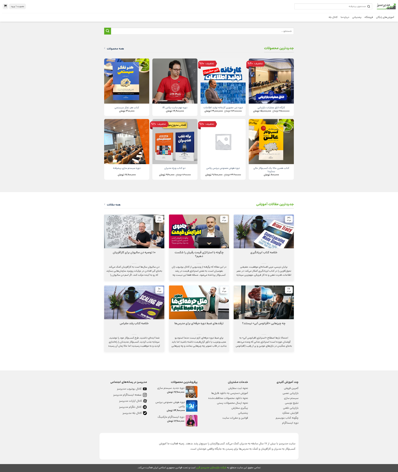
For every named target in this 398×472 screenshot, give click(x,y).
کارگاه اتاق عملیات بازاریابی (271, 107)
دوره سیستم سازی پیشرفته (127, 168)
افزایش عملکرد (290, 413)
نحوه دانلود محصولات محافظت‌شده (228, 398)
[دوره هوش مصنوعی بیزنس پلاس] (223, 141)
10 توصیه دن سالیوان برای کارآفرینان (134, 252)
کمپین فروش (291, 388)
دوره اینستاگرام (290, 423)
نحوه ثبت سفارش (238, 388)
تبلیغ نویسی (291, 403)
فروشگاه (369, 17)
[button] (5, 6)
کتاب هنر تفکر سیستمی (127, 107)
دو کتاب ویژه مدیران (174, 168)
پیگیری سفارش (239, 408)
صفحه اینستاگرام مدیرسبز (127, 395)
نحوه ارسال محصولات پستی (232, 403)
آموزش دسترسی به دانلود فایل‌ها (229, 393)
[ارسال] (107, 31)
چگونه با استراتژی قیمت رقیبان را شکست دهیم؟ (199, 254)
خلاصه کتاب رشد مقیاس (134, 323)
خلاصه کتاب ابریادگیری (263, 252)
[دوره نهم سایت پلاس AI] (174, 81)
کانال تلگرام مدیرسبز (130, 407)
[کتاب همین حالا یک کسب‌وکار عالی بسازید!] (271, 141)
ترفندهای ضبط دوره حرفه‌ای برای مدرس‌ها (199, 323)
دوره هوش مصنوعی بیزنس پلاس (223, 168)
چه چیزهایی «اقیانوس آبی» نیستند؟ (263, 323)
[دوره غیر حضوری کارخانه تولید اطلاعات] (223, 81)
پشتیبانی (356, 17)
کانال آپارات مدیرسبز (130, 401)
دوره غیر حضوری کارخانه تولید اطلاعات (223, 107)
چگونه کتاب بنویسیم (287, 418)
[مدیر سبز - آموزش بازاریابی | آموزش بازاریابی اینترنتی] (386, 6)
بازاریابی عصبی (290, 393)
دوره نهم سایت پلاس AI (174, 107)
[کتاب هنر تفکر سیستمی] (126, 81)
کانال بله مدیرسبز (132, 413)
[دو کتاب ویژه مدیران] (174, 141)
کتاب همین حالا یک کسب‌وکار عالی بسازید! (271, 169)
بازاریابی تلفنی (290, 408)
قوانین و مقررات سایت (235, 418)
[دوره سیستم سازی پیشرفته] (126, 141)
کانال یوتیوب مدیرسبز (129, 389)
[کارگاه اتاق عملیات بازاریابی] (271, 81)
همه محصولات (115, 49)
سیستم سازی (291, 398)
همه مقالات (113, 205)
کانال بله (333, 17)
